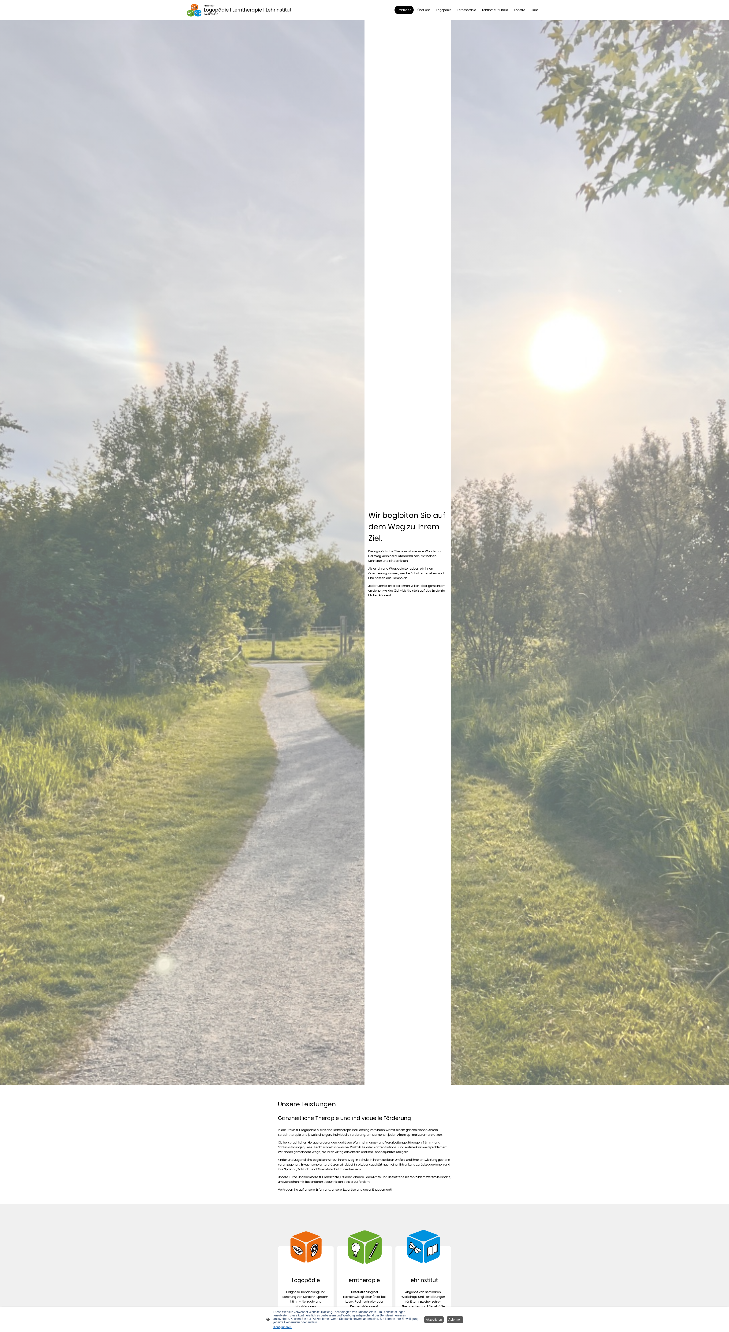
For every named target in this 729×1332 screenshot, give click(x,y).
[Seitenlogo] (245, 10)
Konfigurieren (282, 1327)
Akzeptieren (434, 1319)
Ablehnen (455, 1319)
